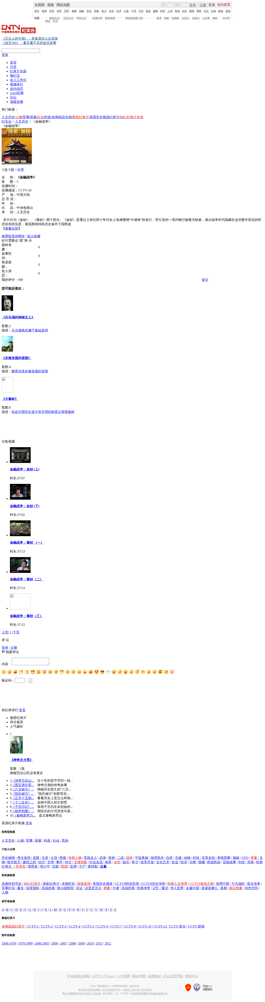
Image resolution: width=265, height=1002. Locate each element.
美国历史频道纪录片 (104, 117)
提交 (205, 279)
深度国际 (32, 888)
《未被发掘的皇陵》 (16, 358)
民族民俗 (213, 862)
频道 (47, 20)
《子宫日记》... (23, 806)
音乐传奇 (253, 883)
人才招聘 (123, 976)
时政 (48, 117)
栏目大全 (68, 18)
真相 (223, 888)
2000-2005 (42, 943)
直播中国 (97, 18)
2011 (99, 943)
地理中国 (222, 883)
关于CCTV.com (103, 976)
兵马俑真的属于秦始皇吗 (30, 330)
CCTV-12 (160, 926)
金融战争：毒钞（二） (26, 579)
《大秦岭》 (10, 399)
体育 (59, 11)
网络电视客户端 (134, 18)
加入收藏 (33, 236)
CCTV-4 (74, 926)
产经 (133, 11)
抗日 (41, 862)
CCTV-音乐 (177, 926)
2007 (63, 943)
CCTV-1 (33, 926)
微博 (191, 11)
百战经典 (48, 888)
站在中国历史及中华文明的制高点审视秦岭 (43, 412)
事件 (59, 862)
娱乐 (126, 862)
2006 (54, 943)
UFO (245, 858)
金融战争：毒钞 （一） (27, 542)
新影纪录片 (51, 883)
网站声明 (138, 976)
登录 (192, 5)
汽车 (141, 11)
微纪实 (15, 75)
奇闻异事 (223, 858)
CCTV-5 (88, 926)
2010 (90, 943)
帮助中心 (192, 976)
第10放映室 (65, 888)
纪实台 (7, 121)
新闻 (44, 11)
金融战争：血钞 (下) (24, 506)
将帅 (111, 858)
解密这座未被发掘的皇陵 (30, 371)
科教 (96, 11)
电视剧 (175, 18)
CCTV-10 (144, 926)
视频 (50, 4)
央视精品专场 (62, 117)
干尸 (82, 866)
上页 (5, 632)
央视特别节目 (12, 883)
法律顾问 (154, 976)
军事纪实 (8, 888)
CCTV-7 (116, 926)
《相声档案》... (23, 811)
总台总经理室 (173, 976)
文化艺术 (162, 862)
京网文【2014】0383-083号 (137, 989)
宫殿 (55, 866)
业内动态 (16, 88)
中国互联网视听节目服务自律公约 (149, 993)
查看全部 (11, 228)
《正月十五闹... (23, 798)
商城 (177, 11)
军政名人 (90, 858)
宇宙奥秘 (141, 858)
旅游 (148, 11)
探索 (33, 117)
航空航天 (13, 862)
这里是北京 (93, 888)
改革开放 (147, 862)
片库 (13, 67)
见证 (79, 888)
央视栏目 (68, 883)
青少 (103, 11)
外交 (68, 862)
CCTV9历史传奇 (153, 883)
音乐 (89, 11)
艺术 (118, 11)
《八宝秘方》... (23, 789)
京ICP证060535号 (111, 989)
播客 (214, 18)
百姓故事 (229, 862)
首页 (36, 11)
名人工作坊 (18, 80)
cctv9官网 (17, 93)
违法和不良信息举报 (89, 989)
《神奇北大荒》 (21, 760)
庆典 (250, 862)
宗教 (192, 862)
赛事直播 (110, 18)
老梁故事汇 (209, 888)
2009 (81, 943)
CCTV (226, 18)
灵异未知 (208, 858)
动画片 (196, 18)
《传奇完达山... (23, 780)
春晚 (74, 11)
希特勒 (93, 866)
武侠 (102, 858)
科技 (196, 858)
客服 (211, 4)
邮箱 (220, 11)
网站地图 (63, 4)
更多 (22, 710)
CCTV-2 (47, 926)
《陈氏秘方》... (23, 793)
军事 (26, 117)
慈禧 (62, 858)
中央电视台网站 (78, 976)
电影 (166, 18)
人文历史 (8, 117)
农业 (175, 862)
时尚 (162, 11)
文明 (50, 862)
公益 (126, 11)
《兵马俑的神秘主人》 (18, 317)
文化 (111, 11)
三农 (169, 11)
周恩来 (33, 866)
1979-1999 (25, 943)
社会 (56, 840)
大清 (54, 858)
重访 (164, 888)
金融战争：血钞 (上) (24, 469)
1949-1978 (9, 943)
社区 (184, 11)
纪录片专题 (18, 71)
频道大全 (54, 18)
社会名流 (96, 862)
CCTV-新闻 (196, 926)
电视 (36, 18)
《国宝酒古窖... (23, 785)
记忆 (156, 888)
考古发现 (23, 858)
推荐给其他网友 (13, 236)
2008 (72, 943)
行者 (116, 888)
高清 (159, 18)
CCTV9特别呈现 (127, 883)
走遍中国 (192, 888)
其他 (65, 840)
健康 (155, 11)
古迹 (45, 858)
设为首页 (223, 4)
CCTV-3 (60, 926)
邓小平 (45, 866)
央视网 (40, 4)
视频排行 (16, 84)
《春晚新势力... (24, 815)
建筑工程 (29, 862)
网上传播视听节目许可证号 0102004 (81, 993)
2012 (108, 943)
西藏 (201, 862)
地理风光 (157, 858)
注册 (203, 5)
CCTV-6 (102, 926)
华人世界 (177, 888)
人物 (20, 840)
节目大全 (81, 18)
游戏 (227, 11)
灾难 (178, 858)
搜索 (5, 55)
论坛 (206, 11)
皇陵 (36, 858)
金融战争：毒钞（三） (26, 616)
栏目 (55, 20)
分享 (20, 169)
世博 (73, 866)
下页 (16, 632)
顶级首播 (16, 101)
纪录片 (185, 18)
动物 (187, 858)
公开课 (206, 18)
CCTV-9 (130, 926)
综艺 (66, 11)
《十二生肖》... (23, 802)
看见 (20, 888)
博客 (198, 11)
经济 (51, 11)
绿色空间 (251, 888)
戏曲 (81, 11)
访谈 (213, 11)
